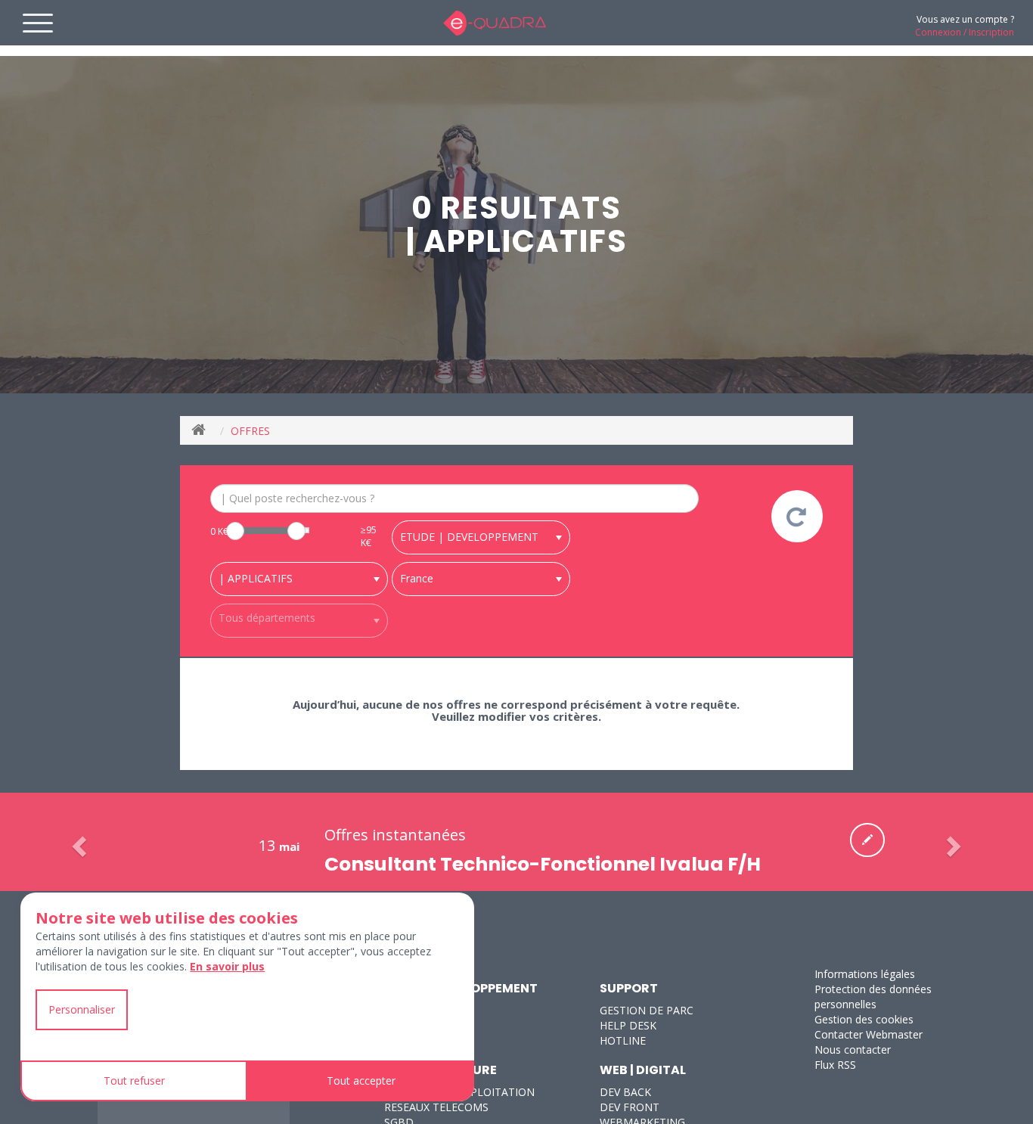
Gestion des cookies (864, 1019)
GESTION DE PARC (646, 1010)
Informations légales (864, 974)
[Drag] (235, 531)
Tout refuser (134, 1080)
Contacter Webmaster (868, 1034)
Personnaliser (81, 1009)
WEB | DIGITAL (643, 1070)
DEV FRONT (629, 1107)
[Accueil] (202, 431)
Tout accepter (361, 1080)
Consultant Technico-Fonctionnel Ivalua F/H (542, 864)
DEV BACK (625, 1092)
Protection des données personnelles (873, 996)
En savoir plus (227, 966)
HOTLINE (623, 1040)
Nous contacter (852, 1049)
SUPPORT (629, 988)
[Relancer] (797, 516)
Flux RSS (835, 1064)
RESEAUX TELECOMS (436, 1107)
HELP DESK (628, 1025)
